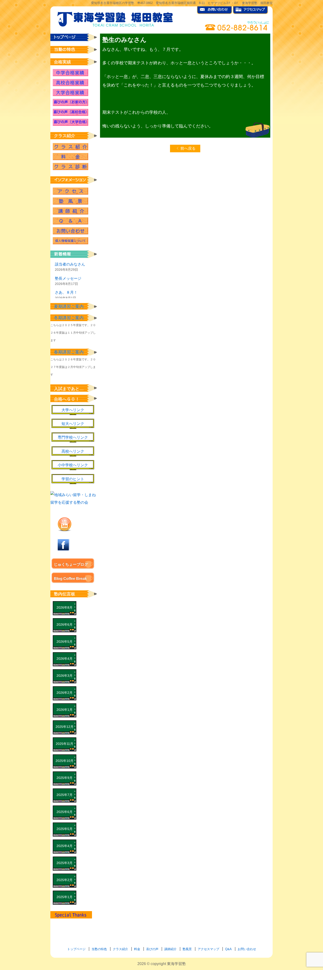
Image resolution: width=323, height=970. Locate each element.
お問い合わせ (70, 230)
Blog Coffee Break (70, 579)
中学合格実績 (70, 72)
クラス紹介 (70, 146)
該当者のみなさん (70, 264)
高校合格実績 (70, 82)
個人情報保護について (70, 240)
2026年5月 (65, 641)
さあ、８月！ (66, 292)
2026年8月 (65, 607)
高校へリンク (72, 451)
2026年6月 (65, 624)
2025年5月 (65, 829)
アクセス (70, 191)
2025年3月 (65, 863)
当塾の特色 (99, 949)
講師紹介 (70, 210)
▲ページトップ (297, 954)
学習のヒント (72, 479)
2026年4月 (65, 658)
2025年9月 (65, 778)
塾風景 (70, 201)
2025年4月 (65, 846)
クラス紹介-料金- (70, 156)
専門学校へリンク (73, 437)
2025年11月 (64, 744)
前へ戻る (188, 148)
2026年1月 (65, 710)
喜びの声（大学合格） (70, 122)
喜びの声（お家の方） (70, 102)
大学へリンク (72, 410)
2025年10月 (65, 761)
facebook (63, 545)
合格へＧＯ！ (66, 399)
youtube (64, 524)
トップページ (76, 949)
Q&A (70, 220)
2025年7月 (65, 795)
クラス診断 (70, 166)
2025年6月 (65, 812)
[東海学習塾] (115, 18)
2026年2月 (65, 693)
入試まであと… (69, 388)
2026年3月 (65, 675)
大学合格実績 (70, 92)
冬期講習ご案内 (69, 317)
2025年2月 (65, 880)
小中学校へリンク (73, 465)
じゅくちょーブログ (71, 564)
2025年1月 (65, 897)
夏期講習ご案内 (69, 306)
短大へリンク (72, 424)
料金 (137, 949)
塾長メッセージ (68, 278)
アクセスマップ (208, 949)
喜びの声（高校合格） (70, 112)
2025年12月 (65, 727)
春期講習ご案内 (69, 352)
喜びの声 (152, 949)
